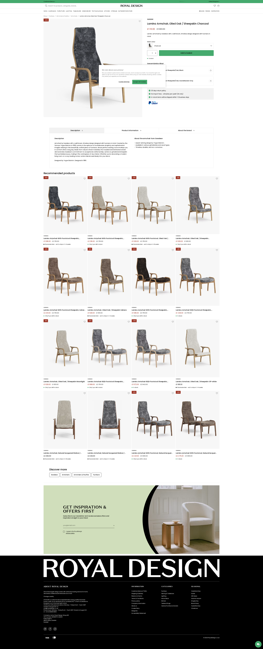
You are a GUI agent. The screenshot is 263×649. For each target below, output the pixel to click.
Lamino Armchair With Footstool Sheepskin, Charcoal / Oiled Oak (61, 238)
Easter (193, 593)
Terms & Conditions (138, 598)
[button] (214, 1)
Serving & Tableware (167, 593)
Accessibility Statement (139, 613)
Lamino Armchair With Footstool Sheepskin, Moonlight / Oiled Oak (105, 238)
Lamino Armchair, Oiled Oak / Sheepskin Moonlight (64, 382)
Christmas (194, 608)
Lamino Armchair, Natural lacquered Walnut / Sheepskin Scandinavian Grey (106, 453)
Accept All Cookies (139, 82)
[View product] (180, 70)
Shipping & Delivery (137, 593)
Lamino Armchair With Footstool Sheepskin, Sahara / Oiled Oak (64, 310)
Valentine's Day (196, 591)
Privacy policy (136, 601)
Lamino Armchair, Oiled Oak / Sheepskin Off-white (196, 382)
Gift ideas (194, 596)
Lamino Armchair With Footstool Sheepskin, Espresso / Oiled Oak (149, 310)
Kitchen (163, 601)
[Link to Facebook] (50, 628)
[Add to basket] (211, 71)
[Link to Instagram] (55, 628)
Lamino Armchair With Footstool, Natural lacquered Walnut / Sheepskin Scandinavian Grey (153, 453)
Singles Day (194, 601)
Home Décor (165, 598)
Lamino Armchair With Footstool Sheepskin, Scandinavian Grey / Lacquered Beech (149, 382)
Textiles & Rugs (166, 603)
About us (134, 606)
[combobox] (214, 1)
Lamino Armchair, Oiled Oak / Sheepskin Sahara (107, 310)
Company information (138, 603)
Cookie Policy (136, 608)
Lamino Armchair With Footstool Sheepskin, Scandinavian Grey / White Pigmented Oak (105, 382)
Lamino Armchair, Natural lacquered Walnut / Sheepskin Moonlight (62, 453)
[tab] (76, 130)
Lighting (163, 596)
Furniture (164, 591)
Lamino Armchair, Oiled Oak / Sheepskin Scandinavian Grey (192, 238)
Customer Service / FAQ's (139, 591)
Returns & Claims (137, 596)
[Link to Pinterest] (45, 628)
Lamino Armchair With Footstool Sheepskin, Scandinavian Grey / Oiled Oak (193, 310)
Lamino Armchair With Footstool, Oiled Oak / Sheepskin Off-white (150, 238)
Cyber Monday (195, 606)
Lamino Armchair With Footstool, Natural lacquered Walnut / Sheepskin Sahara (197, 453)
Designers (135, 610)
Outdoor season (196, 598)
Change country (49, 596)
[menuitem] (45, 11)
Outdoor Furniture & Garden (169, 606)
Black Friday (195, 603)
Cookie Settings (124, 82)
